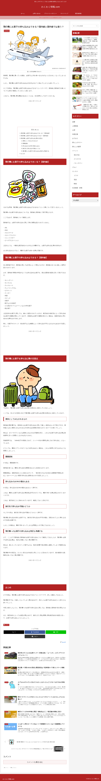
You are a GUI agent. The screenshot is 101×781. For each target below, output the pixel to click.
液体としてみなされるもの (30, 141)
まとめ (23, 153)
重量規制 (25, 143)
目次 (32, 129)
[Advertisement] (34, 113)
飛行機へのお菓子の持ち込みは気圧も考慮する (36, 151)
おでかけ (7, 624)
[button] (35, 636)
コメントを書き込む (35, 762)
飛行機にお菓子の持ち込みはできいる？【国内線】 (35, 133)
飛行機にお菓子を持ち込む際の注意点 (31, 138)
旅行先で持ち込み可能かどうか (31, 148)
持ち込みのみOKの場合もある (31, 146)
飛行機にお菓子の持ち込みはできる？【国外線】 (35, 135)
